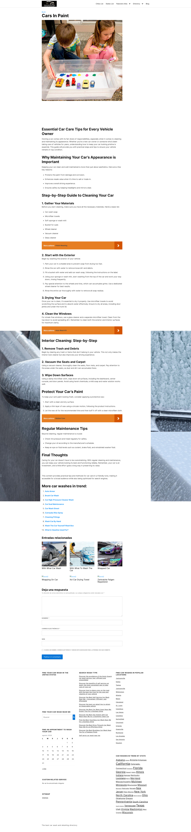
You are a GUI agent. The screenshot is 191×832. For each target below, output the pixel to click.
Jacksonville (120, 678)
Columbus (119, 709)
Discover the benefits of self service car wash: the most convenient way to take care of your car (94, 685)
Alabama (120, 760)
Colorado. (135, 764)
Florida (138, 768)
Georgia (121, 771)
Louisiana (121, 778)
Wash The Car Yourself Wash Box (59, 526)
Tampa (118, 685)
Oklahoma (120, 798)
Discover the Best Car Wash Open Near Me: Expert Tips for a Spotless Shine (95, 710)
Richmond (119, 732)
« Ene (44, 769)
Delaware (130, 768)
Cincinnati (119, 722)
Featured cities (121, 4)
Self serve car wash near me (89, 735)
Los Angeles (120, 736)
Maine (128, 778)
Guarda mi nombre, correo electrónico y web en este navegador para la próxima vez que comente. (77, 650)
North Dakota (138, 795)
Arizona (134, 760)
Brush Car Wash (52, 496)
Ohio (145, 795)
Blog (147, 4)
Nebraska (125, 788)
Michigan (136, 781)
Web (43, 639)
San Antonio (120, 739)
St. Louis (119, 705)
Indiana (119, 775)
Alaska (127, 760)
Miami (118, 699)
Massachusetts (123, 782)
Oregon (129, 798)
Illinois (140, 771)
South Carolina (140, 802)
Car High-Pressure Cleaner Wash (59, 500)
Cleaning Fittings (52, 517)
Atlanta (118, 695)
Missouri (142, 785)
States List (110, 4)
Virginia (125, 809)
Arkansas (142, 760)
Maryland (135, 778)
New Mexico (129, 792)
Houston (119, 743)
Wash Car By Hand (53, 521)
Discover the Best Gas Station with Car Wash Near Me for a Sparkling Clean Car (94, 715)
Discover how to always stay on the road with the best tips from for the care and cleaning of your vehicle (94, 692)
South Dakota (120, 806)
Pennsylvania (124, 801)
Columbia (119, 716)
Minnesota (121, 785)
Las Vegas (119, 712)
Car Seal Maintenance (54, 504)
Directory (136, 4)
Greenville (119, 729)
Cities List (99, 4)
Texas (140, 805)
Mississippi (132, 785)
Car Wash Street (52, 508)
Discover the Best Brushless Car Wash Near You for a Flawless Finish (95, 731)
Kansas (127, 775)
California (123, 763)
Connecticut (121, 768)
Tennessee (130, 805)
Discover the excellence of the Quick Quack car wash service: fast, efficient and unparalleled (95, 678)
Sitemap (45, 798)
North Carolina (124, 795)
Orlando (119, 726)
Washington (136, 809)
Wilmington (120, 692)
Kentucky (135, 775)
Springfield (120, 719)
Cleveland (119, 702)
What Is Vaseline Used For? (56, 530)
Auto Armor (50, 491)
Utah (118, 809)
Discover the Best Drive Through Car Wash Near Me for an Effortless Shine (95, 726)
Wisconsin (127, 812)
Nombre (45, 618)
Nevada (133, 788)
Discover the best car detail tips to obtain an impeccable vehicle (94, 705)
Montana (119, 788)
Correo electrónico (51, 628)
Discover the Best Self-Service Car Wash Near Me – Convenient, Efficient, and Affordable (94, 699)
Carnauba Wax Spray (54, 513)
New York (140, 791)
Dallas (118, 682)
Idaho (133, 772)
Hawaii (128, 772)
